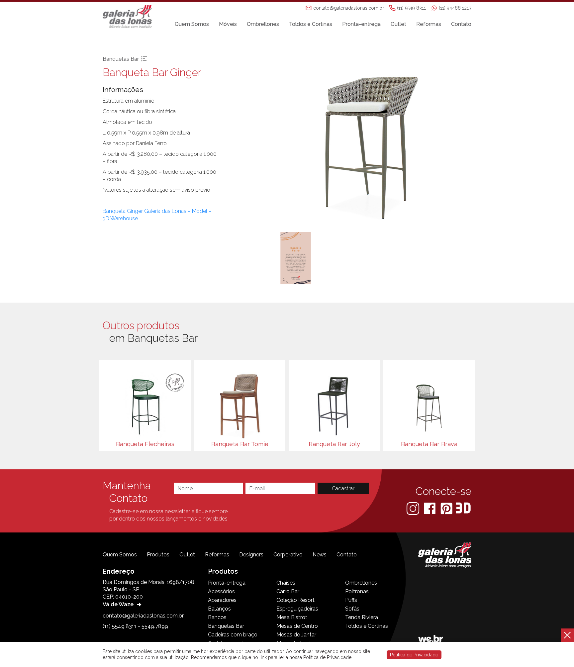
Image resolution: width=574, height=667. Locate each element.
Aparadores (222, 600)
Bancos (217, 617)
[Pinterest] (447, 508)
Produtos (158, 554)
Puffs (351, 600)
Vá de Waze (119, 604)
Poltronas (357, 591)
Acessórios (221, 591)
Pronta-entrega (361, 24)
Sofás (352, 609)
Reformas (428, 24)
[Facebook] (430, 508)
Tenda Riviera (361, 617)
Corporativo (288, 554)
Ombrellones (263, 24)
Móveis (228, 24)
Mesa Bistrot (291, 617)
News (320, 554)
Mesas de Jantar (296, 634)
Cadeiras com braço (232, 634)
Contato (461, 24)
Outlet (398, 24)
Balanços (219, 609)
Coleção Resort (295, 600)
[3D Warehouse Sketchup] (463, 508)
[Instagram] (414, 508)
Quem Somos (192, 24)
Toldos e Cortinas (310, 24)
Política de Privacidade (414, 654)
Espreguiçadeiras (297, 609)
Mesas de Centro (297, 626)
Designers (251, 554)
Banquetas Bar (226, 626)
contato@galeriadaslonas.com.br (143, 616)
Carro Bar (287, 591)
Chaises (285, 583)
